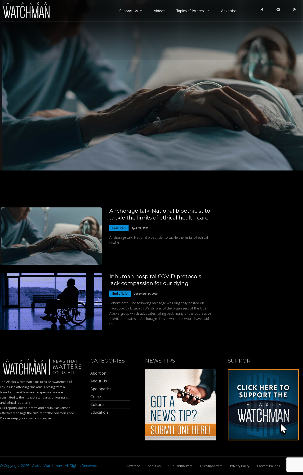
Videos (159, 11)
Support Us (128, 11)
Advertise (229, 11)
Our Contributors (180, 466)
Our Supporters (211, 466)
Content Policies (268, 466)
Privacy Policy (240, 466)
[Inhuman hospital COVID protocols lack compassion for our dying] (51, 329)
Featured (118, 228)
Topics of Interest (190, 11)
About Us (154, 466)
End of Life (120, 293)
